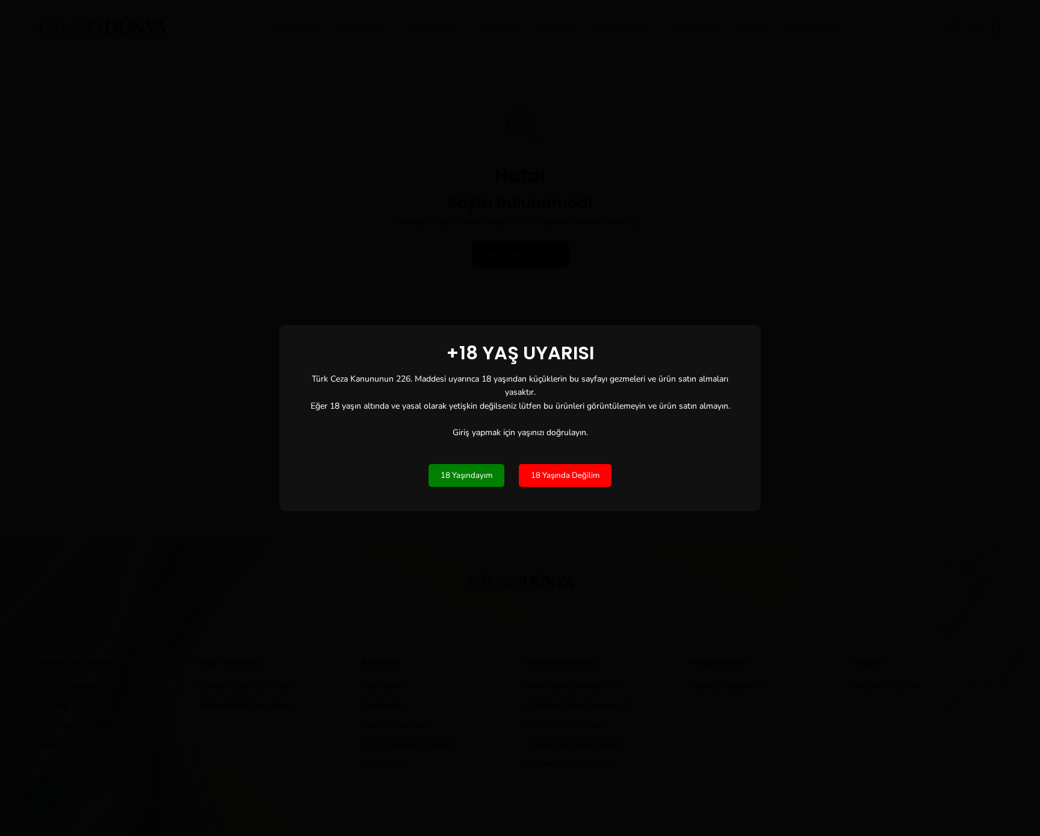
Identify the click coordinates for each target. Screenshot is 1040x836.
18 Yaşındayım (466, 475)
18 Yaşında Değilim (565, 475)
